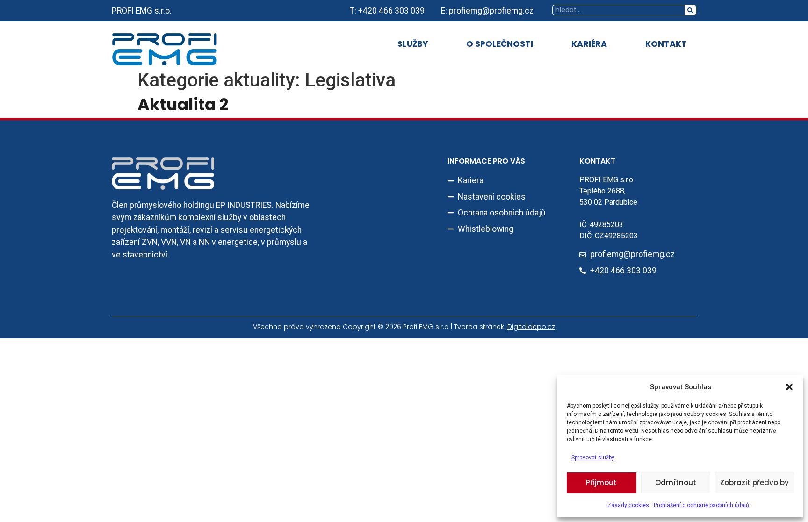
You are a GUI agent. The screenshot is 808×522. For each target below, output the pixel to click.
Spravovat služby (592, 457)
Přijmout (601, 482)
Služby (412, 44)
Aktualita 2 (183, 104)
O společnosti (499, 44)
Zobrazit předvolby (754, 482)
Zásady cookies (628, 505)
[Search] (690, 10)
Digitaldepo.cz (531, 326)
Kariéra (589, 44)
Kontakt (666, 44)
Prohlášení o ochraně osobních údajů (701, 505)
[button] (789, 387)
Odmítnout (675, 482)
